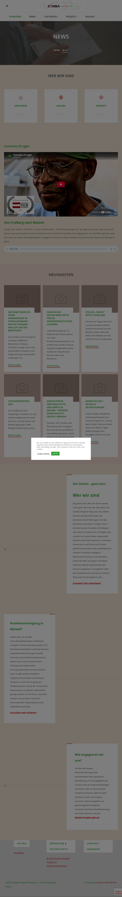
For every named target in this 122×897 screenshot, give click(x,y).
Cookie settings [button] (43, 453)
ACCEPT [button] (55, 453)
